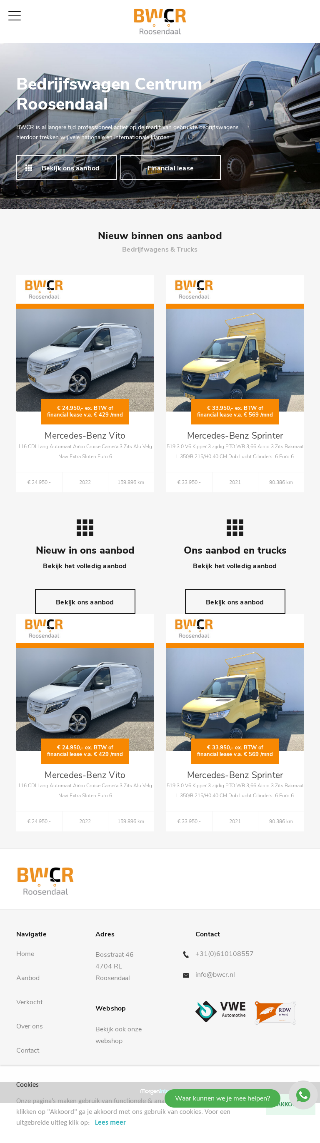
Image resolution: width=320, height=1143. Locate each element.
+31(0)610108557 (224, 953)
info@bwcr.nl (215, 974)
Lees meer (110, 1122)
